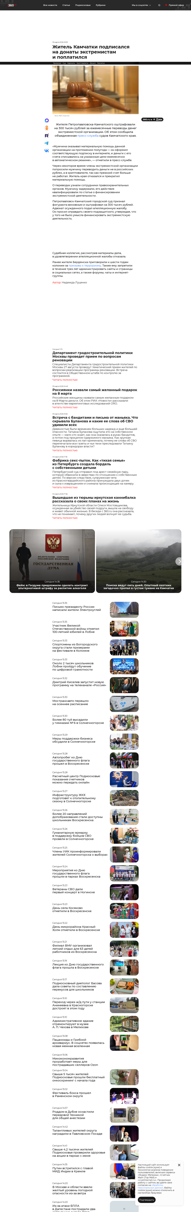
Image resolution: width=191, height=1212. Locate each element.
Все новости (50, 5)
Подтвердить (146, 1200)
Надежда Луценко (74, 282)
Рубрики (100, 5)
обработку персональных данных (150, 1186)
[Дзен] (152, 119)
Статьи (66, 5)
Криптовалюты (82, 63)
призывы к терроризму (85, 265)
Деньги (93, 63)
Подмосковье (83, 5)
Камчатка (101, 63)
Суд (64, 63)
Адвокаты (71, 63)
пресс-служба (88, 135)
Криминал (57, 63)
